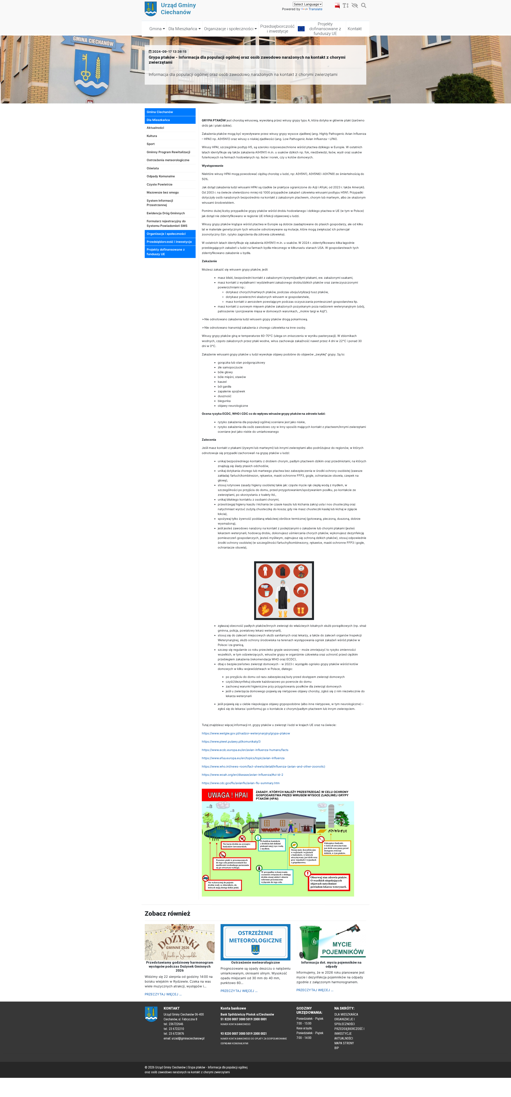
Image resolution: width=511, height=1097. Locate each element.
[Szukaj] (362, 6)
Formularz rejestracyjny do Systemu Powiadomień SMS (167, 223)
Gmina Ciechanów (160, 112)
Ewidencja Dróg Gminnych (166, 213)
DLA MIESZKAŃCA (346, 1014)
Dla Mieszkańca (182, 28)
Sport (151, 144)
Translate (315, 9)
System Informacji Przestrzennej (160, 203)
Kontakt (355, 28)
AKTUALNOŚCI (343, 1038)
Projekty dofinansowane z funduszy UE (325, 29)
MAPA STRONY (344, 1043)
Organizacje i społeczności (229, 28)
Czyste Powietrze (159, 184)
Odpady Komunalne (161, 176)
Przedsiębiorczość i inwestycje (277, 29)
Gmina (155, 28)
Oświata (153, 168)
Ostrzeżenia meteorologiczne (168, 160)
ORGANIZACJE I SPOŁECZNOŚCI (344, 1021)
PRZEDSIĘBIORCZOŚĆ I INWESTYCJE (349, 1031)
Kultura (152, 136)
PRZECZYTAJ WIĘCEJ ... (163, 994)
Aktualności (155, 128)
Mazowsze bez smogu (163, 192)
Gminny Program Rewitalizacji (168, 152)
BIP (336, 1048)
